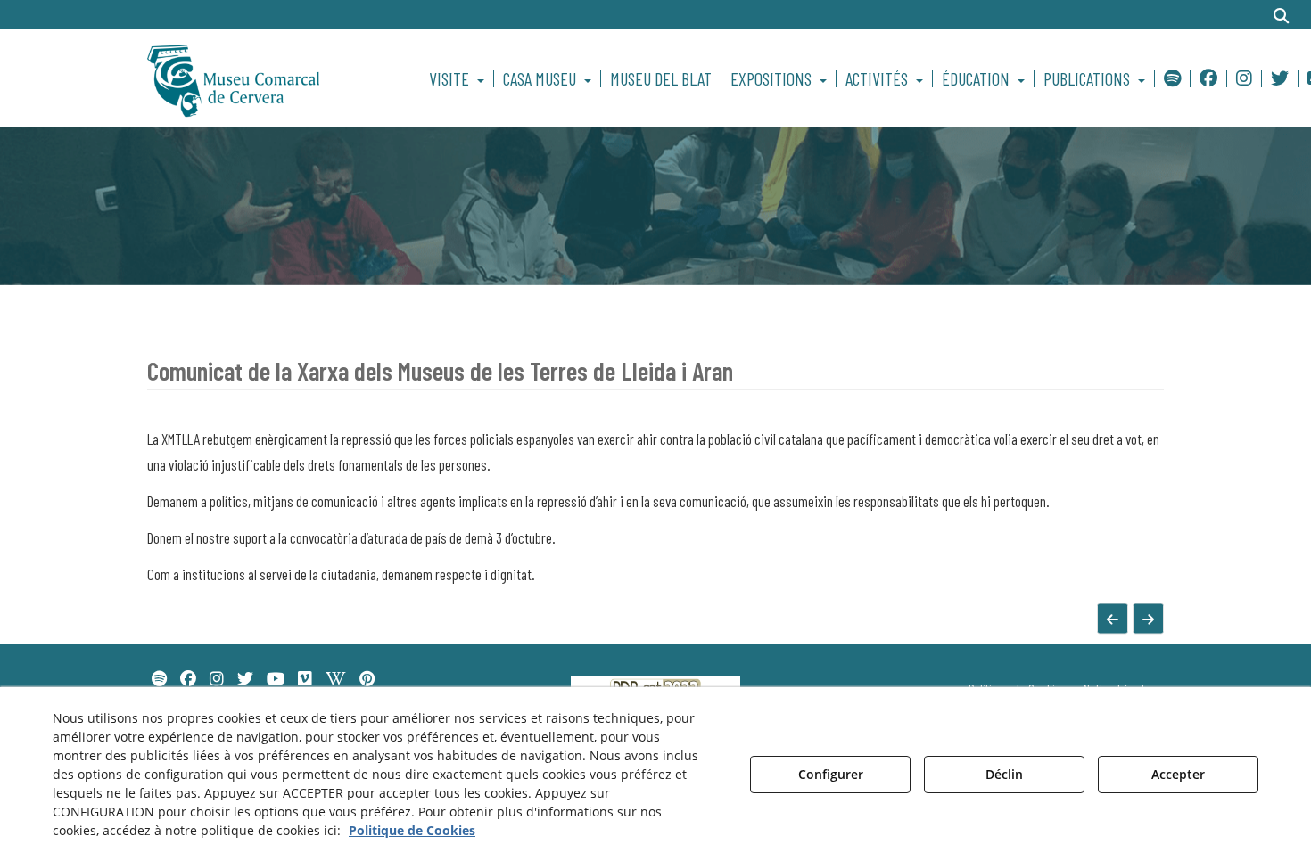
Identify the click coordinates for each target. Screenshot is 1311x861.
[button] (264, 78)
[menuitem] (459, 78)
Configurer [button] (830, 774)
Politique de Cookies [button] (412, 830)
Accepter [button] (1178, 774)
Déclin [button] (1004, 774)
